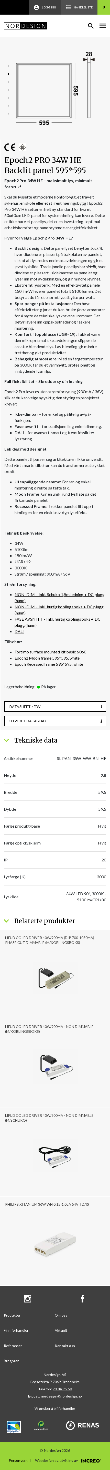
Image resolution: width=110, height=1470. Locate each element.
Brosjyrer (11, 1361)
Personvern (18, 1460)
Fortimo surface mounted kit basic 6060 (50, 651)
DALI (19, 631)
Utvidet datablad (27, 721)
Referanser (13, 1345)
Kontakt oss (65, 1345)
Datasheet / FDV (25, 706)
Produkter (12, 1315)
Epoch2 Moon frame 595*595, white (47, 657)
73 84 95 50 (62, 1389)
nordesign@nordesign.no (61, 1396)
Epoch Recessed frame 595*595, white (49, 664)
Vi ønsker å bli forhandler (55, 1408)
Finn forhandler (16, 1330)
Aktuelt (61, 1330)
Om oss (61, 1315)
